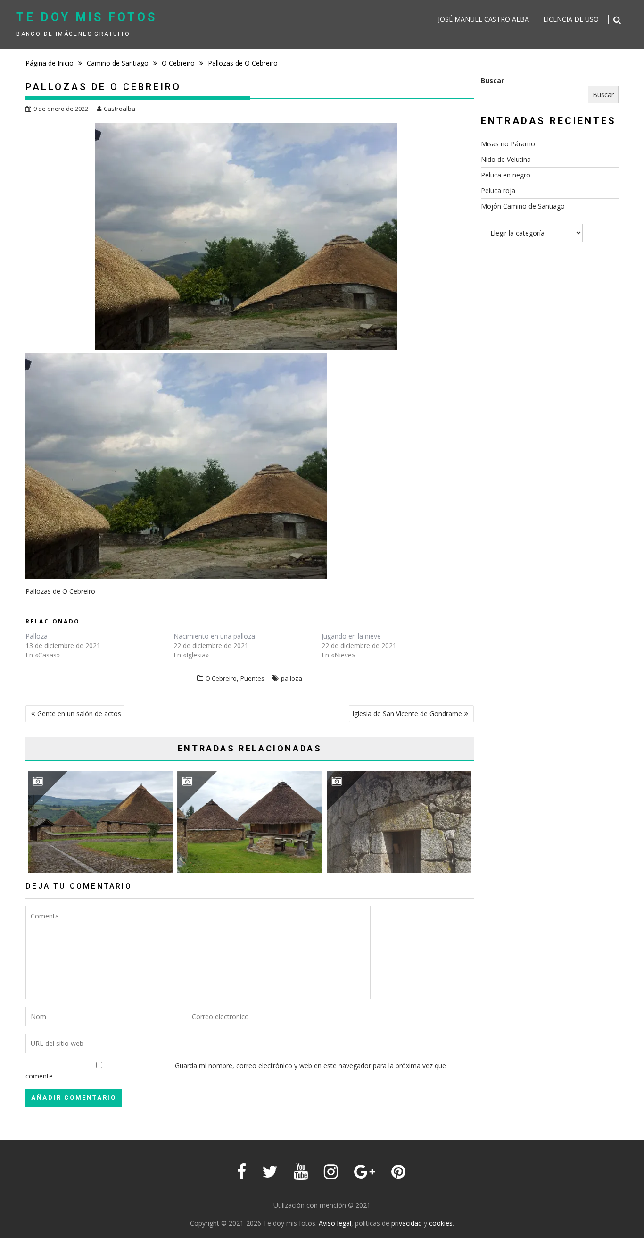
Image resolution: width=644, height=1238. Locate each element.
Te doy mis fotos (86, 17)
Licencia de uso (571, 19)
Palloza (36, 636)
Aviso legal (335, 1223)
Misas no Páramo (508, 143)
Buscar (492, 80)
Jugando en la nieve (351, 636)
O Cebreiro (221, 678)
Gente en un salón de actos (79, 713)
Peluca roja (498, 190)
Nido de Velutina (506, 159)
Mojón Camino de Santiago (523, 206)
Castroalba (119, 108)
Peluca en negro (505, 174)
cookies (441, 1223)
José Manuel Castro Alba (483, 19)
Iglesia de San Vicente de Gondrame (407, 713)
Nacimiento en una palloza (214, 636)
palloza (291, 678)
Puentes (252, 678)
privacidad (406, 1223)
